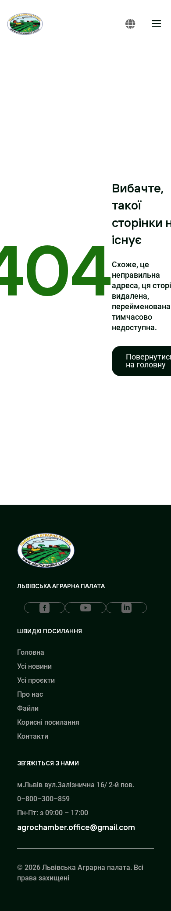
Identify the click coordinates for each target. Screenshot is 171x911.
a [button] (156, 24)
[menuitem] (44, 607)
